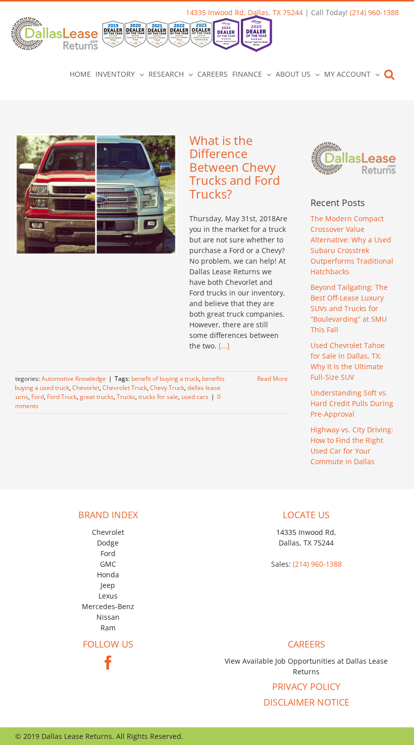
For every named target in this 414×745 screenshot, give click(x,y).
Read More (272, 378)
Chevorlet (85, 387)
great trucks (97, 396)
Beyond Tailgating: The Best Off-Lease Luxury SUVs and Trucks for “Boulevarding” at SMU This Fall (349, 308)
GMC (108, 564)
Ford (37, 396)
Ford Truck (62, 396)
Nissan (108, 617)
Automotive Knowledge (73, 378)
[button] (389, 74)
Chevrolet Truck (124, 387)
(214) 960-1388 (374, 12)
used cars (195, 396)
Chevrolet (108, 532)
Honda (108, 574)
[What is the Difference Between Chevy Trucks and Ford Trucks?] (96, 194)
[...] (224, 346)
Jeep (107, 585)
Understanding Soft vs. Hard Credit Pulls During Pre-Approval (351, 403)
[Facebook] (108, 663)
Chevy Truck (167, 387)
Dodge (108, 543)
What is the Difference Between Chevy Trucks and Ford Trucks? (234, 167)
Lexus (108, 596)
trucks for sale (158, 396)
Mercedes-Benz (108, 606)
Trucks (126, 396)
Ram (108, 627)
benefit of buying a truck (165, 378)
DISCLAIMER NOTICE (306, 702)
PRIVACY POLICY (306, 686)
